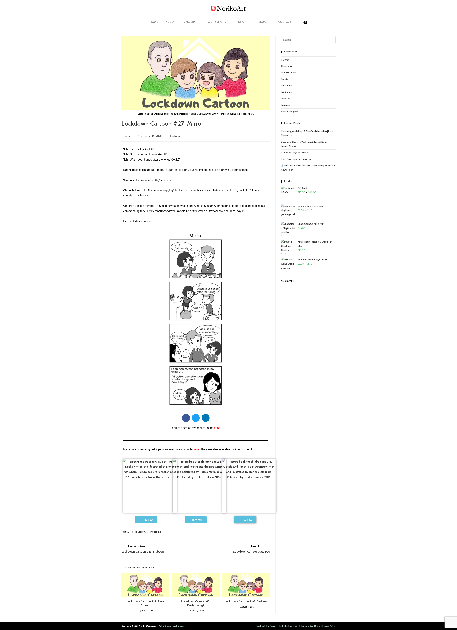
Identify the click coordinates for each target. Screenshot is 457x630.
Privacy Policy (329, 625)
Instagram (272, 625)
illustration (286, 85)
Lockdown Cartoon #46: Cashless (246, 601)
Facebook (260, 625)
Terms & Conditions (310, 625)
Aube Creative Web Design (172, 625)
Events (284, 79)
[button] (186, 418)
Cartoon (175, 136)
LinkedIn (283, 625)
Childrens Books (289, 72)
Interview (285, 98)
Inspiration (286, 92)
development (142, 532)
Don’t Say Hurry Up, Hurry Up (296, 159)
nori (127, 136)
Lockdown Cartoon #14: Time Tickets (145, 603)
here (196, 449)
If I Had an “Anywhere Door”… (296, 152)
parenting (156, 532)
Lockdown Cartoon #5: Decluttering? (195, 603)
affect (131, 532)
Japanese (286, 105)
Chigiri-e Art (287, 66)
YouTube (294, 625)
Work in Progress (289, 111)
